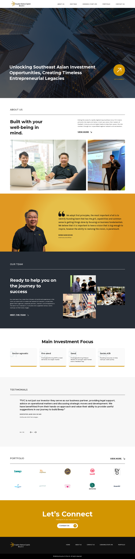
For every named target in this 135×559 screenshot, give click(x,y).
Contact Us (64, 526)
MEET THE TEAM (18, 315)
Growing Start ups (106, 545)
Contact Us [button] (120, 4)
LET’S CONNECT (119, 79)
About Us (78, 545)
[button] (31, 432)
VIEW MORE (83, 132)
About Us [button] (60, 4)
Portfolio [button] (106, 4)
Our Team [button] (73, 4)
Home (68, 545)
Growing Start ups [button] (90, 4)
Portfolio (121, 545)
